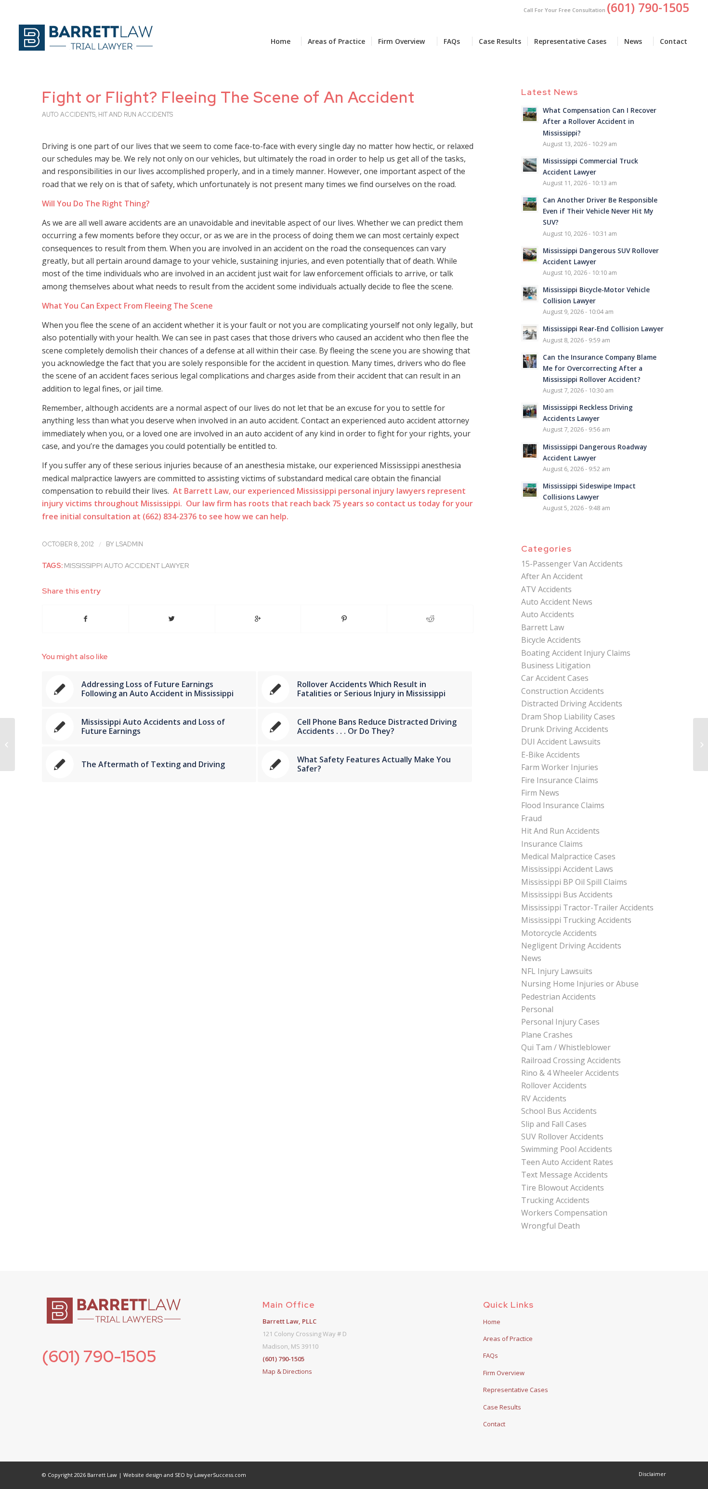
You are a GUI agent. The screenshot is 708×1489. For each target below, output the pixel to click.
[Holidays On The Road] (7, 744)
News (531, 958)
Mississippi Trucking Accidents (576, 920)
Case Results (502, 1407)
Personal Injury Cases (560, 1021)
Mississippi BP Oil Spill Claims (574, 882)
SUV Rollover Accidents (562, 1136)
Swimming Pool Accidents (566, 1149)
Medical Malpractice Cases (568, 856)
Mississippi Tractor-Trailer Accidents (587, 907)
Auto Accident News (556, 601)
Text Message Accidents (564, 1174)
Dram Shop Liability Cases (568, 716)
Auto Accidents (68, 114)
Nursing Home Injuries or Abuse (580, 983)
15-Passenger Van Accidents (572, 563)
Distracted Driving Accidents (571, 703)
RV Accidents (543, 1098)
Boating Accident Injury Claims (575, 653)
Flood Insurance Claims (562, 805)
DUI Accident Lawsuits (561, 741)
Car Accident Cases (555, 678)
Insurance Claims (552, 844)
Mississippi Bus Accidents (567, 894)
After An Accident (552, 576)
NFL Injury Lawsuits (556, 971)
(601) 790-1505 (99, 1356)
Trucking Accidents (555, 1200)
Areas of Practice (508, 1338)
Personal (537, 1009)
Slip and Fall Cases (554, 1124)
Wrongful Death (550, 1225)
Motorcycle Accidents (559, 933)
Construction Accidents (562, 691)
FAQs (490, 1355)
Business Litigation (555, 665)
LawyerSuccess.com (220, 1474)
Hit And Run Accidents (135, 114)
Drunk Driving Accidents (564, 729)
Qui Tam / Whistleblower (566, 1047)
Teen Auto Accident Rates (567, 1162)
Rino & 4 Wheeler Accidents (570, 1073)
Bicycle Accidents (551, 640)
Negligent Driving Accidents (571, 945)
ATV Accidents (546, 589)
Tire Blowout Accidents (562, 1187)
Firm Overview (503, 1372)
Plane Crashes (547, 1034)
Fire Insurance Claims (559, 780)
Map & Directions (287, 1371)
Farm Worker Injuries (559, 767)
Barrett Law (542, 627)
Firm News (540, 792)
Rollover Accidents (554, 1085)
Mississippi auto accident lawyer (126, 565)
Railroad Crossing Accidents (571, 1060)
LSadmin (129, 544)
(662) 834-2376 (170, 516)
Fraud (531, 818)
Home (491, 1321)
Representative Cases (515, 1389)
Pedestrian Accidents (558, 996)
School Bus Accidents (559, 1111)
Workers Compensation (564, 1212)
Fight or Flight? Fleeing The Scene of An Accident (228, 97)
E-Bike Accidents (550, 754)
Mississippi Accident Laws (567, 869)
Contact (494, 1424)
